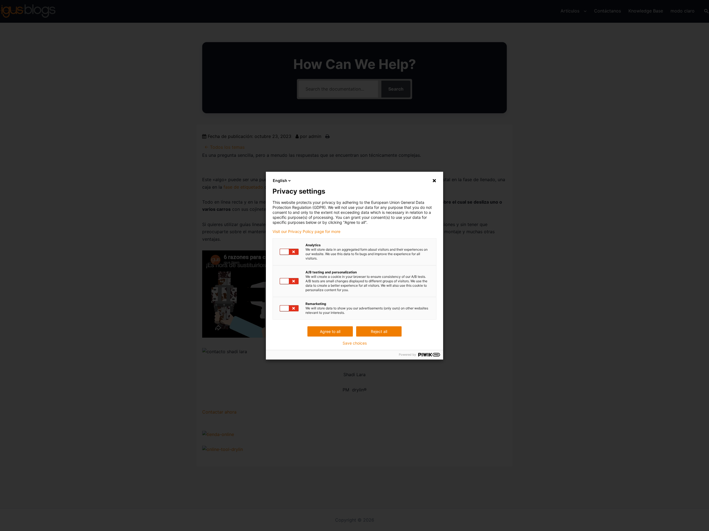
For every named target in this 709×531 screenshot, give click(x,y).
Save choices (355, 343)
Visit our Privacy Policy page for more (306, 231)
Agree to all (330, 331)
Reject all (379, 331)
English (280, 180)
